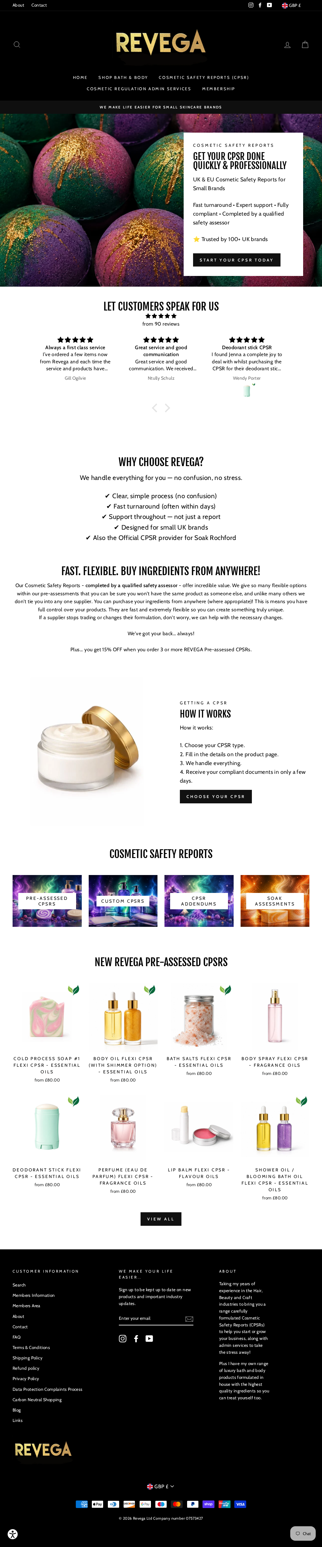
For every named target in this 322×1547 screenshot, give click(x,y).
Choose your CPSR (215, 796)
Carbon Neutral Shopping (37, 1399)
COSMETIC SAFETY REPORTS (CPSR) (204, 77)
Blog (17, 1409)
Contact (39, 5)
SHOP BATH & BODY (123, 77)
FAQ (16, 1337)
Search (19, 1284)
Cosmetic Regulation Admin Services (139, 88)
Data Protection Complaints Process (48, 1389)
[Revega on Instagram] (122, 1338)
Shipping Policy (27, 1357)
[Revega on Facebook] (136, 1338)
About (18, 5)
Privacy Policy (26, 1378)
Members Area (27, 1305)
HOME (80, 77)
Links (18, 1420)
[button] (156, 408)
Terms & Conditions (31, 1347)
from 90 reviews (161, 324)
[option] (161, 107)
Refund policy (26, 1368)
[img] (161, 316)
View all (161, 1218)
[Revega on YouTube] (149, 1338)
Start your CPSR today (237, 259)
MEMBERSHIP (218, 88)
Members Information (34, 1295)
